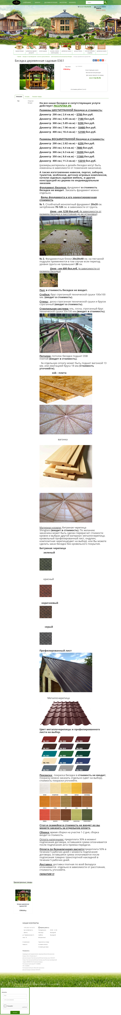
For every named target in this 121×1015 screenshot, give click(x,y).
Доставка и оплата (50, 2)
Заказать (15, 1012)
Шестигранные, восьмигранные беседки (61, 56)
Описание (19, 96)
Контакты (72, 2)
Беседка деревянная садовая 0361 (23, 905)
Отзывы (27, 96)
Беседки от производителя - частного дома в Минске (36, 56)
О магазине (27, 2)
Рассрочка (63, 2)
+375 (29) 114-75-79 (28, 927)
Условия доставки (43, 947)
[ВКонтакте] (94, 60)
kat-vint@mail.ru (28, 930)
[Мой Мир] (101, 60)
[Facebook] (96, 60)
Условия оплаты (43, 944)
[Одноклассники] (98, 60)
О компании (26, 942)
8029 (95, 78)
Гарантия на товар (43, 942)
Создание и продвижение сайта (21, 986)
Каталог (37, 2)
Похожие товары (37, 96)
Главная (19, 56)
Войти (98, 8)
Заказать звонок (101, 10)
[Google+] (103, 60)
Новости (25, 944)
